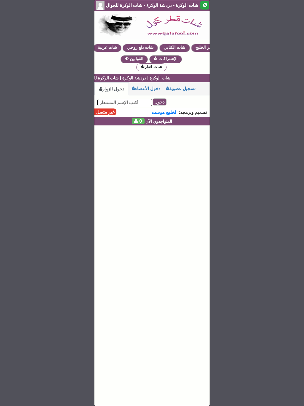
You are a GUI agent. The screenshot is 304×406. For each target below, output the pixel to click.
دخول (159, 101)
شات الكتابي (177, 47)
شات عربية (110, 47)
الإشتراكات (167, 58)
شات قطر (153, 66)
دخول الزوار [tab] (113, 88)
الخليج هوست (165, 112)
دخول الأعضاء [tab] (148, 88)
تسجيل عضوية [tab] (182, 88)
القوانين (136, 58)
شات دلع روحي (143, 47)
